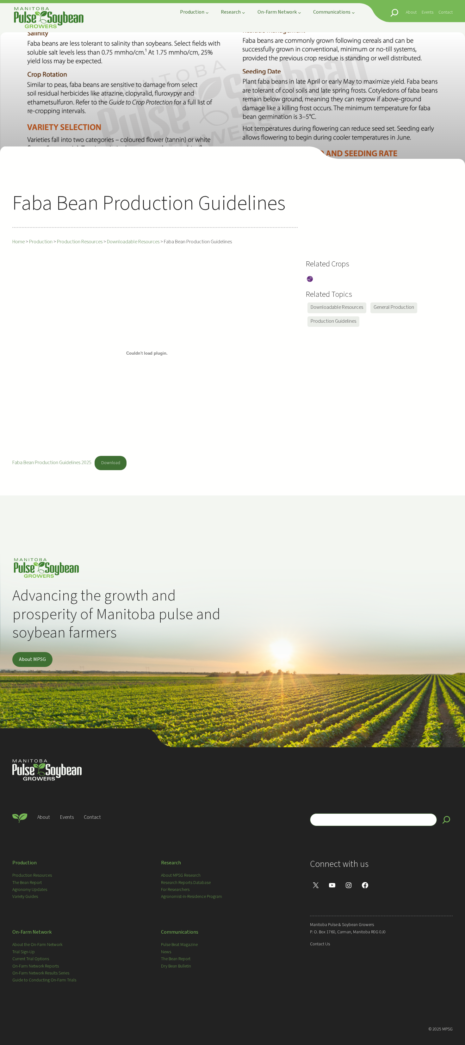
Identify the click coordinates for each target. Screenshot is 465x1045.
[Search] (446, 819)
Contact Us (320, 944)
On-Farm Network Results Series (40, 973)
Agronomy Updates (29, 889)
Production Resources (32, 875)
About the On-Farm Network (37, 945)
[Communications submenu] (353, 12)
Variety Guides (25, 896)
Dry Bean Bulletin (176, 966)
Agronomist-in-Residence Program (191, 896)
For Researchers (175, 889)
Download (110, 463)
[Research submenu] (243, 12)
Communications (179, 932)
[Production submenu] (207, 12)
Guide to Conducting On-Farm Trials (44, 980)
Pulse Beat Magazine (179, 945)
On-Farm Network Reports (35, 966)
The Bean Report (27, 883)
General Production (394, 307)
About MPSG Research (181, 875)
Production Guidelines (333, 321)
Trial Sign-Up (23, 952)
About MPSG (32, 659)
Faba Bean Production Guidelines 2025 (51, 462)
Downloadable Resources (337, 307)
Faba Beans (310, 279)
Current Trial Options (30, 959)
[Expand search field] (394, 12)
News (166, 952)
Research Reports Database (186, 883)
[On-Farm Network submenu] (299, 12)
